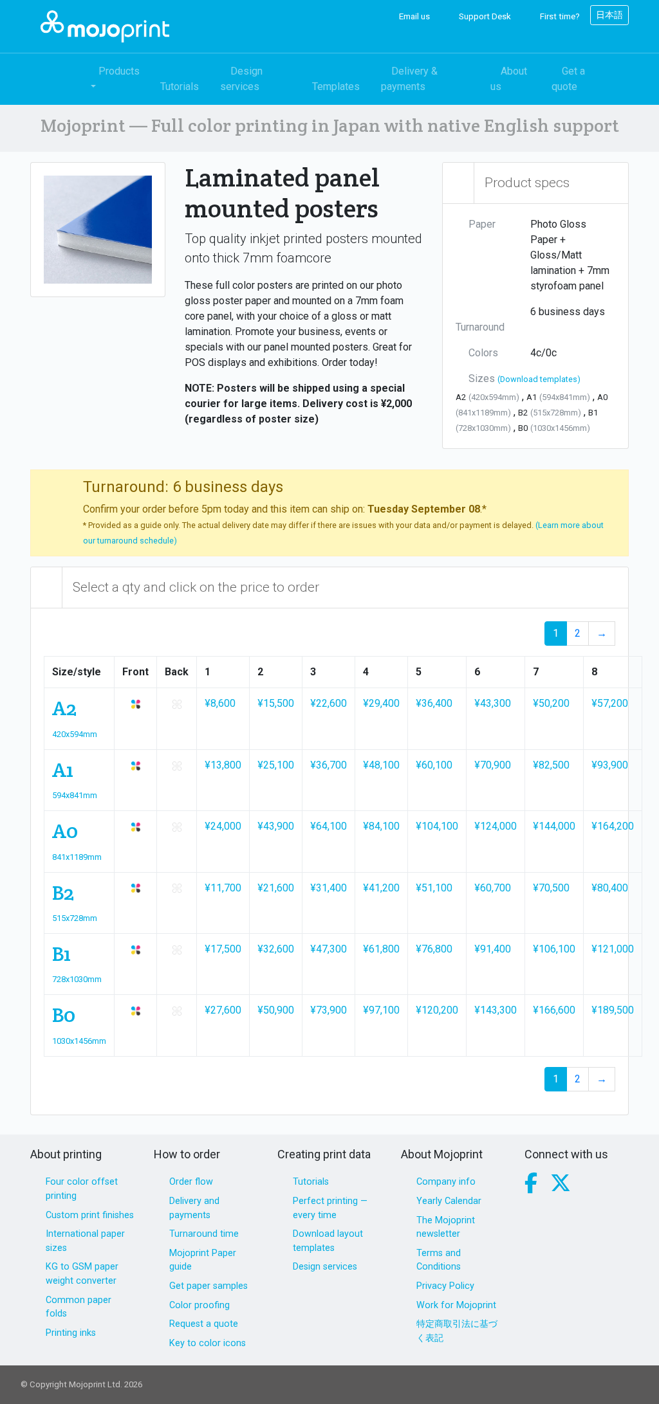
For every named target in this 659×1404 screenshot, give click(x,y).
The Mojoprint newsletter (445, 1227)
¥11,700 (223, 888)
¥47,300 (328, 949)
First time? (559, 16)
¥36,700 (328, 765)
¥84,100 (381, 826)
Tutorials (179, 86)
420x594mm (74, 734)
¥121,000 (612, 949)
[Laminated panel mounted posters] (98, 229)
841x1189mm (77, 857)
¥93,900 (609, 765)
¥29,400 (381, 703)
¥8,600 (220, 703)
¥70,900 (492, 765)
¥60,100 (434, 765)
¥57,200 (609, 703)
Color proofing (199, 1305)
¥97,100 (381, 1010)
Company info (446, 1181)
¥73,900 (328, 1010)
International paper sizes (85, 1241)
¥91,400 (492, 949)
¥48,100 (381, 765)
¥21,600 (275, 888)
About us (508, 79)
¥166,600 (554, 1010)
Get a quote (568, 79)
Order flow (191, 1181)
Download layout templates (328, 1241)
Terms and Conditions (438, 1260)
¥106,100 (554, 949)
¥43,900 (275, 826)
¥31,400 (328, 888)
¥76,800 (434, 949)
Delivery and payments (194, 1208)
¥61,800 (381, 949)
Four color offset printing (82, 1188)
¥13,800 (223, 765)
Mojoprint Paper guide (202, 1260)
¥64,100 (328, 826)
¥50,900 (275, 1010)
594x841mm (74, 795)
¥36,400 (434, 703)
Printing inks (71, 1332)
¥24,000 (223, 826)
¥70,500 (551, 888)
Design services (241, 79)
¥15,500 (275, 703)
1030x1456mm (79, 1041)
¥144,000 (554, 826)
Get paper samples (208, 1286)
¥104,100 (437, 826)
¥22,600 (328, 703)
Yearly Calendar (448, 1201)
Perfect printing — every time (330, 1208)
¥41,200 (381, 888)
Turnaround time (204, 1233)
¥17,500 (223, 949)
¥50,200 (551, 703)
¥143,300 (495, 1010)
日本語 (609, 15)
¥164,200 (612, 826)
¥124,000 (495, 826)
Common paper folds (78, 1307)
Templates (336, 86)
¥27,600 (223, 1010)
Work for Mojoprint (456, 1305)
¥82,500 (551, 765)
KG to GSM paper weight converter (82, 1273)
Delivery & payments (409, 79)
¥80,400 (609, 888)
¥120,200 (437, 1010)
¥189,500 (612, 1010)
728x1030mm (77, 979)
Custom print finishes (90, 1215)
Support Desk (484, 16)
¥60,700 (492, 888)
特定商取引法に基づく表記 (456, 1331)
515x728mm (74, 918)
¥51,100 (434, 888)
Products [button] (119, 71)
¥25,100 (275, 765)
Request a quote (203, 1323)
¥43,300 (492, 703)
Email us (413, 16)
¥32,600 (275, 949)
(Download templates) (538, 379)
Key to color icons (207, 1343)
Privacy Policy (445, 1286)
